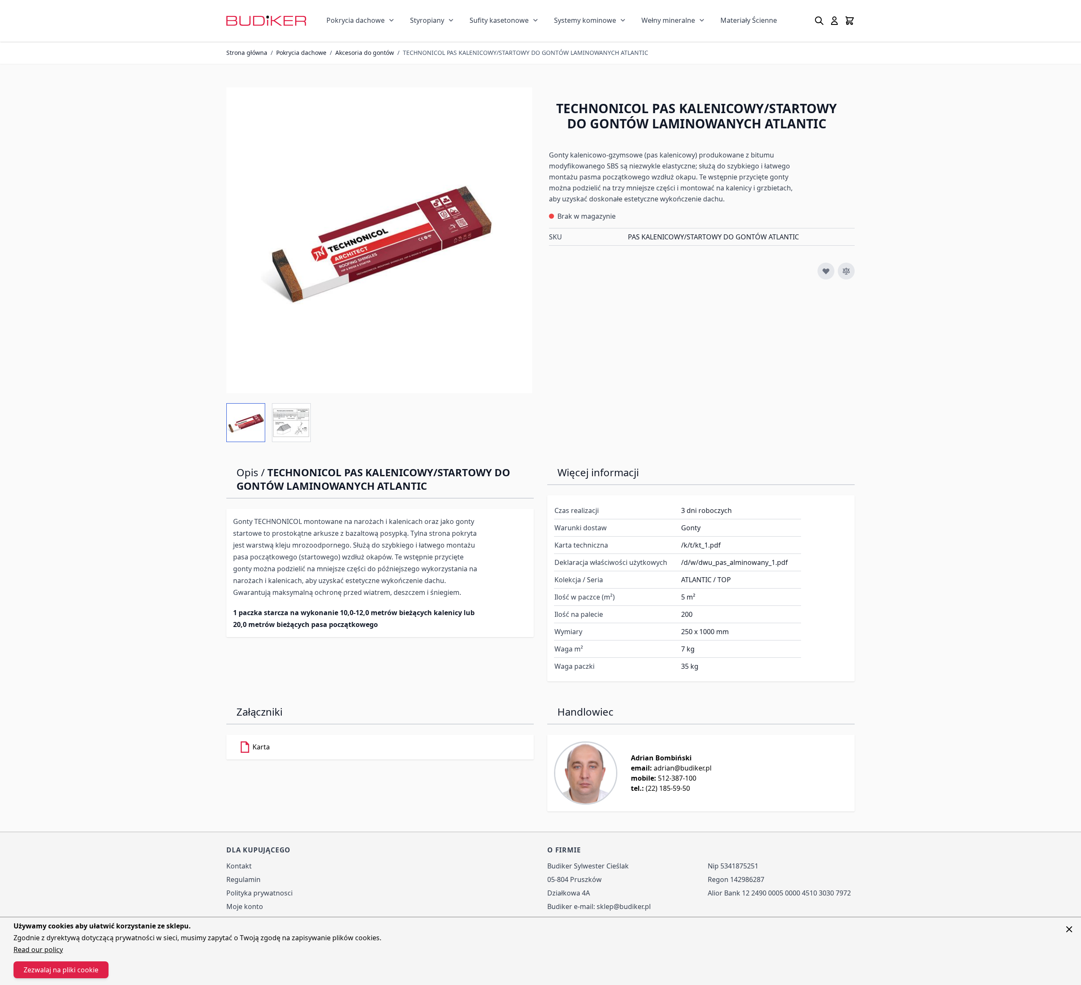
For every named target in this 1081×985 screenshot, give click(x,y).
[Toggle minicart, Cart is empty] (849, 20)
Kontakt (239, 866)
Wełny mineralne (668, 20)
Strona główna (246, 53)
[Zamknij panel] (1069, 929)
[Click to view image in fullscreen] (379, 240)
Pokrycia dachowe (355, 20)
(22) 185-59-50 (668, 788)
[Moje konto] (834, 20)
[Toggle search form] (819, 20)
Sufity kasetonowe (499, 20)
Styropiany (427, 20)
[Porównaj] (846, 271)
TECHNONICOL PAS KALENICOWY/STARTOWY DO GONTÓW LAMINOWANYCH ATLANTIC (525, 53)
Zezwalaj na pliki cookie (61, 969)
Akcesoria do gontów (364, 53)
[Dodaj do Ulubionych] (826, 271)
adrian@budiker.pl (683, 768)
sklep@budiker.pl (624, 906)
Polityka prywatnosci (259, 893)
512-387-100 (677, 778)
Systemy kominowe (585, 20)
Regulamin (243, 879)
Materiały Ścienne (748, 20)
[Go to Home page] (266, 20)
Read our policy (38, 949)
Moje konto (244, 906)
